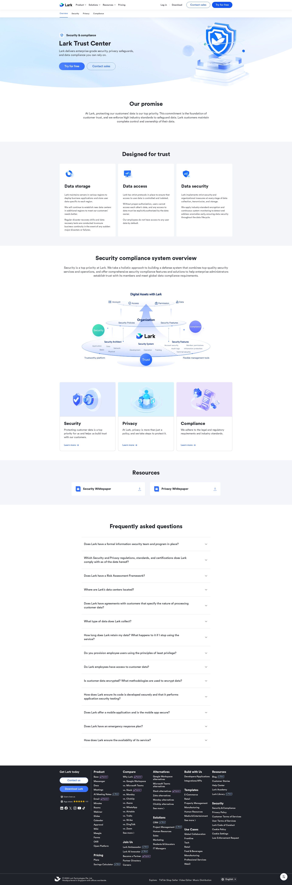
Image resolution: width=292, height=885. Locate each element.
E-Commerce (191, 794)
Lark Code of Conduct (223, 825)
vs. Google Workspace (134, 781)
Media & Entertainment (196, 816)
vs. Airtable (129, 811)
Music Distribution (202, 880)
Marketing (158, 840)
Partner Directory (132, 860)
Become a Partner (132, 856)
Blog (214, 777)
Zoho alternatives (162, 795)
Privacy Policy (219, 812)
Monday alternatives (163, 800)
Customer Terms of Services (226, 816)
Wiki (96, 829)
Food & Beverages (193, 851)
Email (96, 799)
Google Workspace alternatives (162, 778)
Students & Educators (164, 844)
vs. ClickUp (129, 799)
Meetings (98, 790)
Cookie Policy (219, 829)
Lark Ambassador (132, 847)
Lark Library (218, 794)
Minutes (98, 803)
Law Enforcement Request (225, 838)
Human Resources (162, 831)
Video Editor (185, 880)
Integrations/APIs (193, 781)
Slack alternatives (162, 791)
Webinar (98, 812)
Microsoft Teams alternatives (161, 785)
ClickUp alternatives (163, 804)
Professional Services (195, 859)
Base (96, 777)
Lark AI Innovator (131, 851)
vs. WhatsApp (130, 807)
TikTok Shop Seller (168, 880)
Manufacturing (191, 807)
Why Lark (128, 777)
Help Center (218, 785)
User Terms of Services (224, 821)
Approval (98, 824)
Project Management (163, 827)
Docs (96, 785)
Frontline (188, 838)
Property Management (195, 803)
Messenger (99, 781)
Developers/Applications (197, 776)
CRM (155, 822)
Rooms (97, 807)
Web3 (187, 864)
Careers (127, 865)
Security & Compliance (223, 808)
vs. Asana (128, 803)
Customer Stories (221, 781)
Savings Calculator (103, 864)
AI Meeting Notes (102, 794)
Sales (155, 835)
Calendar (98, 820)
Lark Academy (219, 789)
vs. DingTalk (129, 824)
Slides (97, 816)
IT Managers (159, 848)
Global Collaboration (194, 834)
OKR (96, 841)
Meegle (97, 833)
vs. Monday (129, 794)
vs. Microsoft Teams (133, 785)
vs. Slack (127, 790)
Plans (96, 860)
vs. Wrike (128, 820)
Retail (187, 799)
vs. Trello (127, 816)
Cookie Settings (220, 833)
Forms (97, 837)
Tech (186, 842)
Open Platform (101, 846)
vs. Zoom (127, 828)
